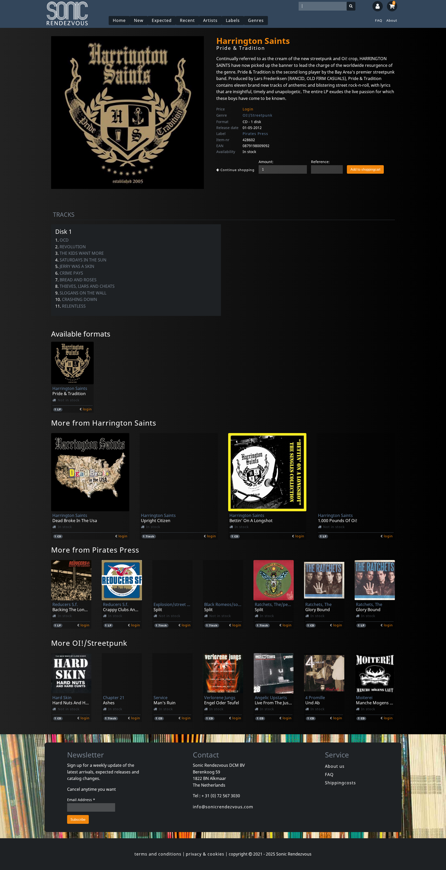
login (87, 409)
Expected (162, 20)
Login (248, 109)
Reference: (320, 161)
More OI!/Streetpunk (89, 643)
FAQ (378, 20)
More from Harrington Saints (103, 423)
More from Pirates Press (95, 550)
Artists (210, 20)
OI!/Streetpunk (257, 115)
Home (119, 20)
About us (335, 766)
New (139, 20)
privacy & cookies (205, 854)
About (391, 20)
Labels (233, 20)
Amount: (266, 161)
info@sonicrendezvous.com (223, 807)
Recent (187, 20)
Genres (256, 20)
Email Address (81, 799)
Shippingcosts (340, 783)
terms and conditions (157, 854)
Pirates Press (255, 133)
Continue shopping (236, 169)
